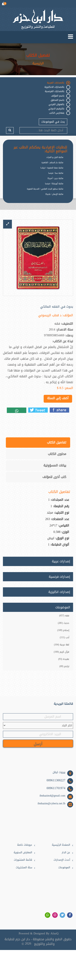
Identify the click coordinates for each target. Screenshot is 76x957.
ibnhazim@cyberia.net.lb (51, 803)
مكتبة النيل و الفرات (54, 157)
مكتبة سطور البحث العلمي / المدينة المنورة (45, 189)
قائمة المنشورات (23, 860)
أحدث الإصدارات (62, 860)
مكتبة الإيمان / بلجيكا (54, 194)
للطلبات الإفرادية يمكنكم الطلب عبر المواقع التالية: (40, 149)
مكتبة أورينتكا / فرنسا (54, 183)
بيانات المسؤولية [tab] (54, 465)
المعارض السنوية (23, 852)
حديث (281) (63, 623)
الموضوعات (64, 867)
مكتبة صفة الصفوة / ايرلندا (51, 168)
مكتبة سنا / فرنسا (55, 173)
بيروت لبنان (59, 772)
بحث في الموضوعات (53, 121)
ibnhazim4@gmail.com (52, 796)
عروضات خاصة (24, 845)
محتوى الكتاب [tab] (57, 454)
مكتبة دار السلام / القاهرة (52, 162)
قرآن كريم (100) (61, 652)
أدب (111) (64, 637)
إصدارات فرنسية (59, 577)
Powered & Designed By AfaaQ (38, 933)
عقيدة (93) (63, 659)
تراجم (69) (64, 666)
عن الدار (66, 852)
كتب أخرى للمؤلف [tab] (54, 477)
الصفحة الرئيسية (61, 845)
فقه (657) (64, 615)
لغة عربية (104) (61, 644)
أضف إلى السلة (58, 398)
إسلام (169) (63, 630)
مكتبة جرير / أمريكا (55, 178)
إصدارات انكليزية (59, 592)
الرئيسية (38, 63)
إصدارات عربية (61, 561)
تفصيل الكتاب (38, 55)
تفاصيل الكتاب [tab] (56, 442)
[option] (35, 197)
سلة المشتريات (24, 867)
